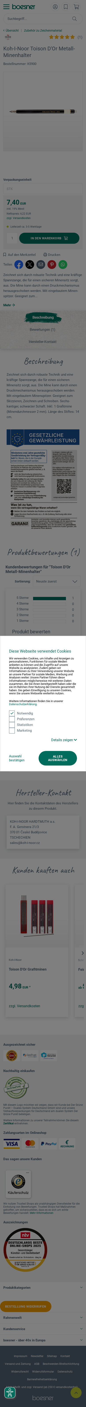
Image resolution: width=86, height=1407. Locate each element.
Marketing (24, 731)
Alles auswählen (57, 758)
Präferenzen (25, 719)
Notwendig (25, 713)
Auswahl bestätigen (16, 758)
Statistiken (25, 725)
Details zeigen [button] (62, 740)
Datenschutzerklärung (23, 704)
